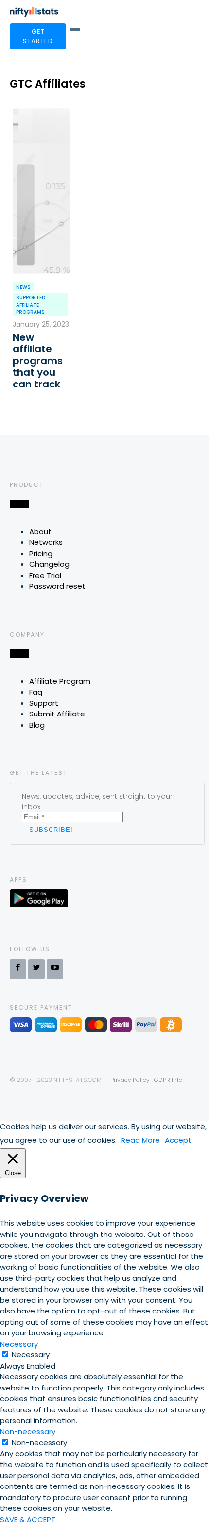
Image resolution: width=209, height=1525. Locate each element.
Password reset (57, 586)
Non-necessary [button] (27, 1432)
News (23, 286)
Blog (37, 725)
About (40, 531)
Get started (38, 36)
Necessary (31, 1355)
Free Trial (45, 575)
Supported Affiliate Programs (30, 305)
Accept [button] (178, 1140)
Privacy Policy (130, 1080)
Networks (46, 542)
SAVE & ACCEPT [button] (27, 1519)
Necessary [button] (19, 1344)
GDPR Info (168, 1080)
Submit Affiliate (57, 714)
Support (43, 703)
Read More (140, 1140)
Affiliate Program (59, 681)
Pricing (40, 553)
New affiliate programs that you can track (38, 360)
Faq (35, 692)
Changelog (49, 564)
